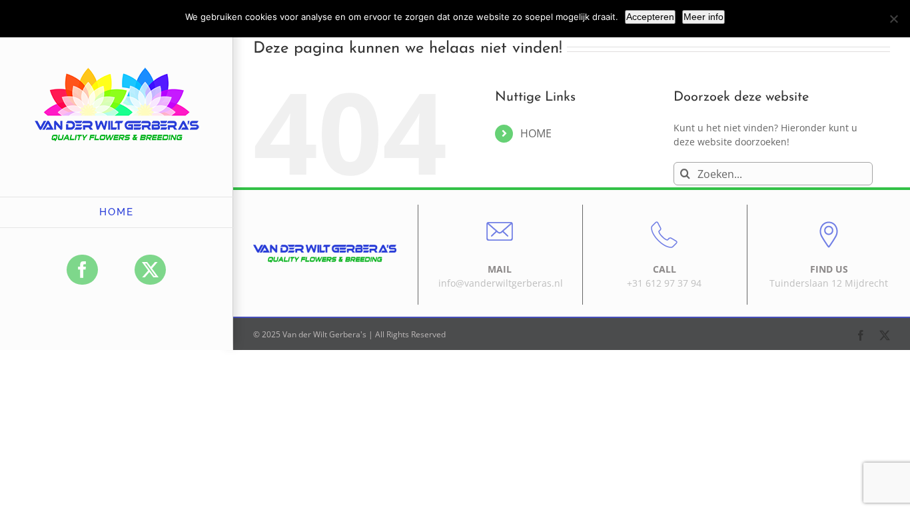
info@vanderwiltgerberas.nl (500, 283)
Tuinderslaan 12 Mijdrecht (828, 283)
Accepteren (650, 16)
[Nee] (893, 18)
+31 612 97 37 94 (664, 283)
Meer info (703, 16)
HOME (536, 133)
